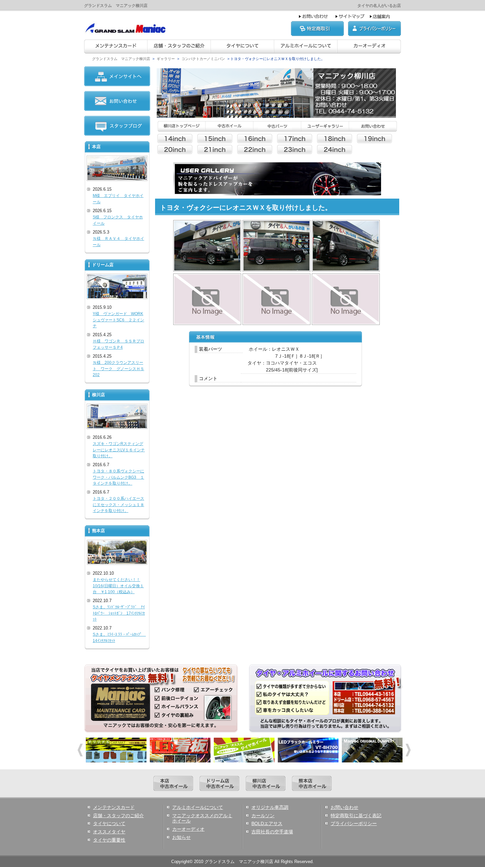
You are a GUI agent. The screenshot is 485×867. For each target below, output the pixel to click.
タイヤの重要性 (109, 840)
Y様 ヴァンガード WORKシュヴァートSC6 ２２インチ (118, 319)
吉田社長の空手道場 (272, 831)
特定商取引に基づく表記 (356, 815)
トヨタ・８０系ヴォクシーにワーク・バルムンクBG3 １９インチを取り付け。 (118, 477)
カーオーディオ (188, 829)
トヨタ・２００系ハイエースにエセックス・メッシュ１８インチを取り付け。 (118, 504)
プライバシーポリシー (354, 823)
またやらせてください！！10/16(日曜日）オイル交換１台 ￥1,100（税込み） (118, 585)
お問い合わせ (344, 807)
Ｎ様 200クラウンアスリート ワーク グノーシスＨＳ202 (118, 368)
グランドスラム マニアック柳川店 (121, 59)
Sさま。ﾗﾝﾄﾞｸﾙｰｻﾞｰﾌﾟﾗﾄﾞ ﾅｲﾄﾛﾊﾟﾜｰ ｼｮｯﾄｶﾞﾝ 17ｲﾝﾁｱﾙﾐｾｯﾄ (119, 613)
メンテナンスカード (114, 807)
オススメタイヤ (109, 831)
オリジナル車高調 (269, 807)
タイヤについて (109, 823)
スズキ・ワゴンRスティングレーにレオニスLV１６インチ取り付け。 (119, 449)
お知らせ (181, 837)
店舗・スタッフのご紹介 (118, 815)
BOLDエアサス (266, 823)
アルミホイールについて (197, 807)
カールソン (263, 815)
